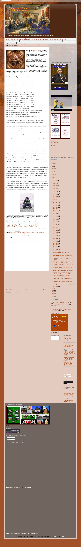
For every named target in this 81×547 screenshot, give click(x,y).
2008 (53, 296)
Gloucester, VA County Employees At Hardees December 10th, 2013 (26, 224)
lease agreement (29, 62)
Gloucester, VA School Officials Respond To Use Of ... (63, 255)
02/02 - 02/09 (55, 246)
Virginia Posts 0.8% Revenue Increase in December (62, 283)
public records (34, 50)
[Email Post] (13, 230)
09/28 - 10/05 (55, 196)
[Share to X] (17, 231)
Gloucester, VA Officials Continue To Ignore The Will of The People (14, 224)
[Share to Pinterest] (19, 231)
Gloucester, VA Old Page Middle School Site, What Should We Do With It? (31, 224)
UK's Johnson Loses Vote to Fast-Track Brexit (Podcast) (69, 394)
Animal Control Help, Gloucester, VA (18, 39)
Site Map (32, 43)
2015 (53, 176)
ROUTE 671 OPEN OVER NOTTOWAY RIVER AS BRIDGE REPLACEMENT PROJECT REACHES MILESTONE (68, 363)
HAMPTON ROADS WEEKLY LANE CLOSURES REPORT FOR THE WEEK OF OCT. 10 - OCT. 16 (69, 353)
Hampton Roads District (68, 356)
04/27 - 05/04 (55, 227)
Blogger (62, 536)
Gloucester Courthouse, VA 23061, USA (23, 235)
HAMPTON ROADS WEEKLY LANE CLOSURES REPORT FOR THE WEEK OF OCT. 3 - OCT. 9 (69, 359)
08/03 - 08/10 (55, 207)
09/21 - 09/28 (55, 197)
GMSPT (34, 232)
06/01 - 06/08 (55, 219)
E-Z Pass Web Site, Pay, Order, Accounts (40, 39)
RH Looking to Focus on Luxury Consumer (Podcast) (69, 399)
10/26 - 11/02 (55, 190)
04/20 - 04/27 (55, 229)
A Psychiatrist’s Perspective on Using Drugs (61, 252)
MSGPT (42, 232)
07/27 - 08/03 (55, 208)
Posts (53, 337)
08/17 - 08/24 (55, 204)
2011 (53, 291)
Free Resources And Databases (12, 41)
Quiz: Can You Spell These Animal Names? (59, 304)
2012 (53, 290)
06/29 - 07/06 (55, 213)
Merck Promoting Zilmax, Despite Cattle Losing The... (63, 267)
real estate (33, 51)
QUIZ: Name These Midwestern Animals (58, 300)
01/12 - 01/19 (55, 251)
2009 (53, 294)
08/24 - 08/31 (55, 202)
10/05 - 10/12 (55, 194)
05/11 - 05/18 (55, 224)
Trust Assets (26, 233)
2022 (53, 165)
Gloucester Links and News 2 (31, 41)
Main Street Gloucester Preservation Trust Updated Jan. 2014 (9, 224)
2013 (53, 288)
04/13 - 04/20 (55, 230)
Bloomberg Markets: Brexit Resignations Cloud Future (69, 401)
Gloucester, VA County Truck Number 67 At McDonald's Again (37, 224)
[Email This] (15, 231)
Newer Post (9, 289)
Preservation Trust (9, 233)
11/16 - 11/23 (55, 185)
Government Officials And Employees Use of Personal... (63, 270)
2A (9, 84)
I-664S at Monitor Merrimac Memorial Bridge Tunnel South (69, 340)
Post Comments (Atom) (16, 292)
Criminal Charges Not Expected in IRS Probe (61, 275)
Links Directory (66, 41)
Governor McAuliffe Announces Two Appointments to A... (63, 264)
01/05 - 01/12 (55, 286)
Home (7, 39)
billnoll (55, 536)
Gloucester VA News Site (44, 41)
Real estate (22, 233)
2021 (53, 166)
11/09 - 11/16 (55, 186)
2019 (53, 169)
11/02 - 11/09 (55, 188)
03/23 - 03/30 (55, 235)
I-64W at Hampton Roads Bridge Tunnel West (68, 344)
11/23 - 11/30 (55, 183)
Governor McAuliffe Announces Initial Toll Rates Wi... (62, 265)
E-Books (28, 39)
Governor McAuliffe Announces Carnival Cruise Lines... (63, 281)
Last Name (12, 80)
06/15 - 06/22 (55, 216)
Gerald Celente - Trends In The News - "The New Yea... (63, 261)
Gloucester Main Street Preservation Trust (25, 232)
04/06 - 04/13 (55, 232)
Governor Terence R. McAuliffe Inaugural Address (62, 278)
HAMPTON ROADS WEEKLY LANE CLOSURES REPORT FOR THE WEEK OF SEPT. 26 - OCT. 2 (69, 369)
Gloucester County (12, 232)
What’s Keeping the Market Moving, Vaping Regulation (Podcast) (69, 391)
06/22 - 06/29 (55, 215)
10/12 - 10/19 (55, 193)
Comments (67, 376)
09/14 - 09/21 (55, 199)
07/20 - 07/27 (55, 210)
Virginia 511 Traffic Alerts (11, 43)
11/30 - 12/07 (55, 182)
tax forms (44, 51)
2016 (53, 174)
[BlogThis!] (16, 231)
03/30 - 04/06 (55, 233)
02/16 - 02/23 (55, 243)
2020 (53, 168)
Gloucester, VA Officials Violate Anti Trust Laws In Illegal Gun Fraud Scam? (20, 224)
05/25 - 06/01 (55, 221)
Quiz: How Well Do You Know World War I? (59, 307)
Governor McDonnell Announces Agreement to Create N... (63, 284)
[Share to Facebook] (18, 231)
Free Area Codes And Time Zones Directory (58, 39)
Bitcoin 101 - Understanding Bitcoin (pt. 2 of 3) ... (62, 272)
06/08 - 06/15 (55, 218)
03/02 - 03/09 (55, 240)
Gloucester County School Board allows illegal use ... (62, 257)
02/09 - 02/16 (55, 244)
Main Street (38, 232)
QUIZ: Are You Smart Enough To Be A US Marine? (60, 302)
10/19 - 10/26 (55, 191)
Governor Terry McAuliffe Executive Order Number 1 (62, 276)
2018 (53, 171)
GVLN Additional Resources (56, 41)
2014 (53, 177)
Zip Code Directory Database (23, 43)
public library (43, 62)
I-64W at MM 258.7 (67, 338)
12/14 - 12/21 (55, 180)
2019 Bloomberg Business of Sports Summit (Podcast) (69, 396)
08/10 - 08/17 (55, 205)
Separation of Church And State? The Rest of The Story (17, 533)
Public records (16, 233)
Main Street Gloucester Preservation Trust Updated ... (63, 269)
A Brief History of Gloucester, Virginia (13, 487)
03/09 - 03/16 (55, 238)
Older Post (45, 289)
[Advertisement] (27, 280)
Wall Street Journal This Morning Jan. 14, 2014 (61, 273)
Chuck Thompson (27, 487)
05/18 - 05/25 (55, 222)
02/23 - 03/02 (55, 241)
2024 (53, 163)
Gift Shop (22, 41)
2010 (53, 293)
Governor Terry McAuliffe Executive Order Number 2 (62, 262)
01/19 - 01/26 (55, 249)
